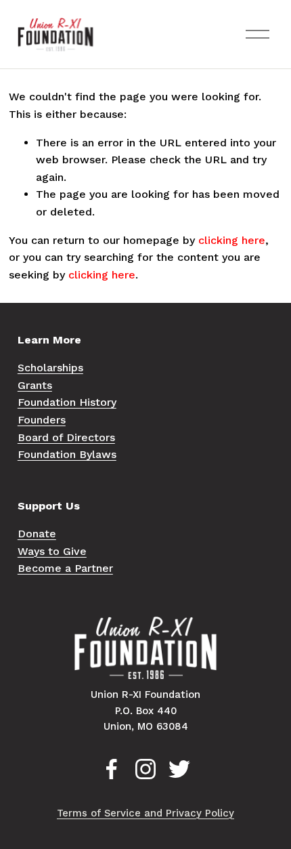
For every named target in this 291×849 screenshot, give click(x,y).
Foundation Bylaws (67, 454)
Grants (35, 385)
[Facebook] (111, 769)
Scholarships (50, 367)
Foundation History (67, 402)
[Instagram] (145, 769)
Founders (42, 419)
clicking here (231, 240)
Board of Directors (66, 437)
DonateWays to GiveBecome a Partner (65, 551)
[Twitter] (179, 769)
